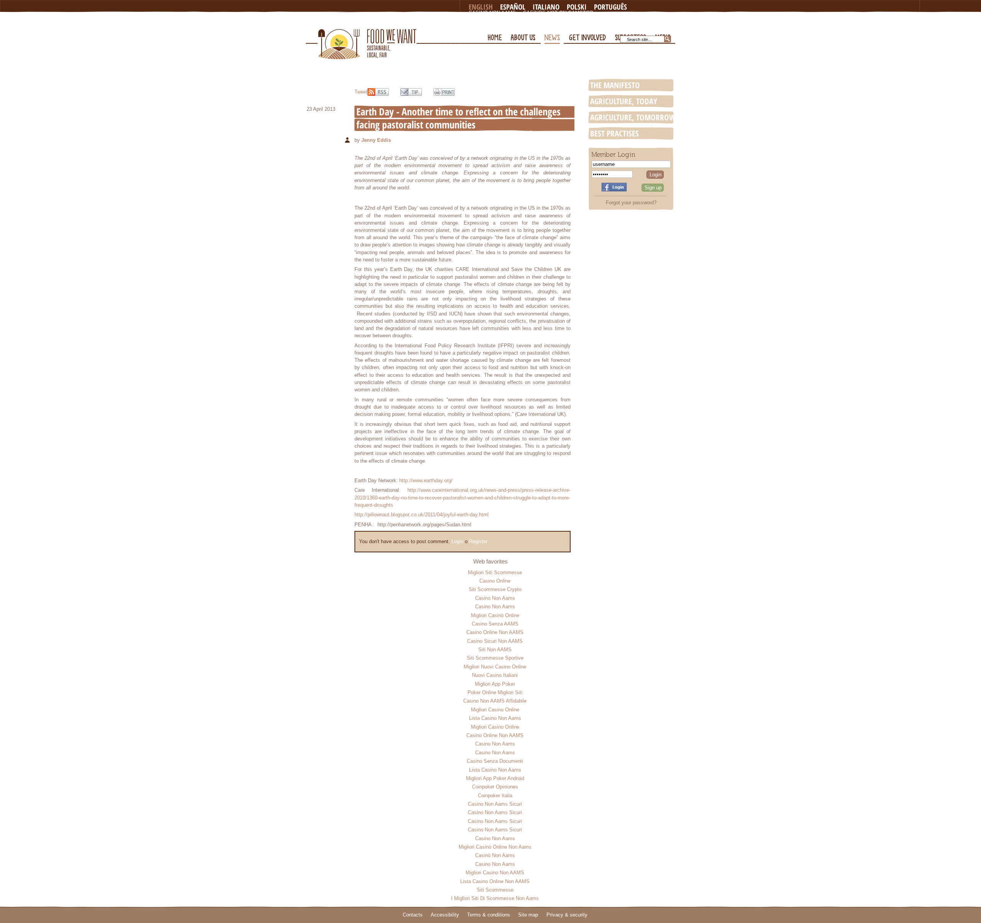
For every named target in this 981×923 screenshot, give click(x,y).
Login (457, 541)
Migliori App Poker (495, 684)
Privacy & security (566, 915)
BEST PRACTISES (614, 133)
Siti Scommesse (495, 890)
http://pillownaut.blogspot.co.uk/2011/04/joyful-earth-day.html (421, 514)
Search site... (639, 39)
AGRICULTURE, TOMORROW (633, 117)
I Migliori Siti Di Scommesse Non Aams (495, 898)
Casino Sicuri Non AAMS (495, 641)
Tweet (360, 92)
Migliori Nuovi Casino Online (495, 667)
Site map (528, 915)
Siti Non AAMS (495, 649)
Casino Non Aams (492, 13)
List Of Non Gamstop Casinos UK (514, 25)
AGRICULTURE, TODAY (623, 101)
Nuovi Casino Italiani (495, 675)
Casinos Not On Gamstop (558, 13)
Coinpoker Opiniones (495, 787)
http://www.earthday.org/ (426, 480)
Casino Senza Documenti (495, 761)
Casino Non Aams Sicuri (495, 804)
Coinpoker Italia (495, 795)
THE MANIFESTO (615, 85)
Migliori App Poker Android (495, 778)
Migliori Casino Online (495, 710)
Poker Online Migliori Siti (495, 692)
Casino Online (494, 581)
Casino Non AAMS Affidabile (495, 701)
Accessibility (445, 915)
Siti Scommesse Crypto (495, 589)
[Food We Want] (367, 35)
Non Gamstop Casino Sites (506, 19)
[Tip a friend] (411, 92)
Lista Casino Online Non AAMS (495, 881)
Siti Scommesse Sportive (495, 658)
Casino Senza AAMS (495, 624)
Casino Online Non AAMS (494, 632)
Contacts (413, 915)
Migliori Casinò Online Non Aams (495, 847)
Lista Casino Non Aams (495, 718)
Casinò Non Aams (495, 855)
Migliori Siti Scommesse (495, 572)
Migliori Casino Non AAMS (495, 872)
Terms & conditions (488, 915)
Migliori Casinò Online (495, 615)
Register (478, 541)
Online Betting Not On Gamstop (595, 19)
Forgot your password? (631, 202)
